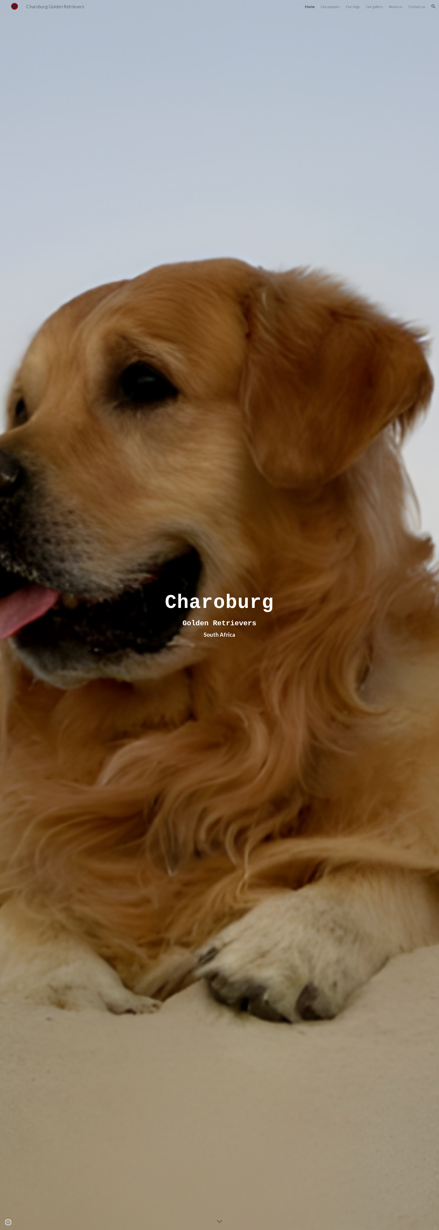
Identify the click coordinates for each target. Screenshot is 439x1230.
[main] (219, 615)
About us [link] (395, 6)
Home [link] (310, 6)
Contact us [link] (416, 6)
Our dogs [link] (353, 6)
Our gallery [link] (374, 6)
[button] (433, 6)
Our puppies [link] (330, 6)
